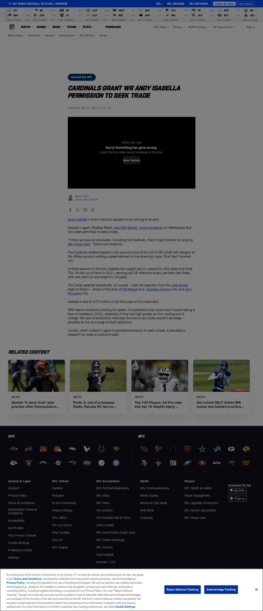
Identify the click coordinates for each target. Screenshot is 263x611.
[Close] (256, 589)
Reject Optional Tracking (182, 589)
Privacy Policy (16, 582)
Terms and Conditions (28, 578)
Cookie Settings (125, 606)
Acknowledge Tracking (221, 589)
